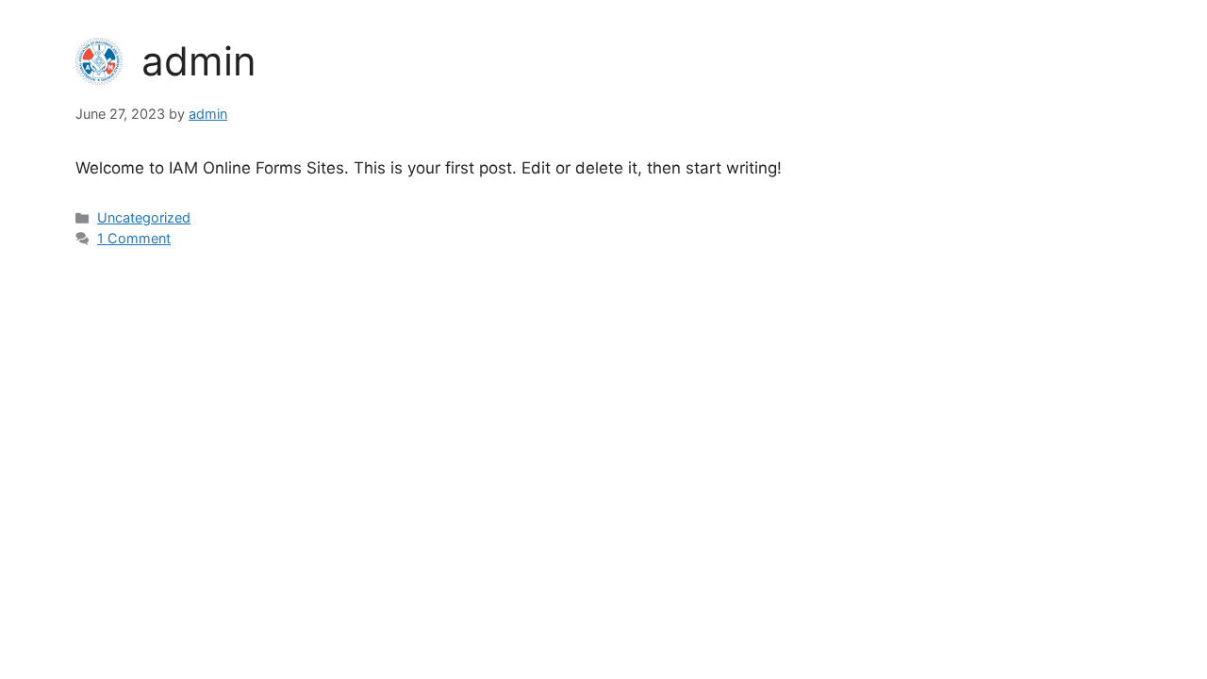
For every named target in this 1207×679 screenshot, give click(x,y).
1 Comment (134, 238)
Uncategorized (143, 217)
